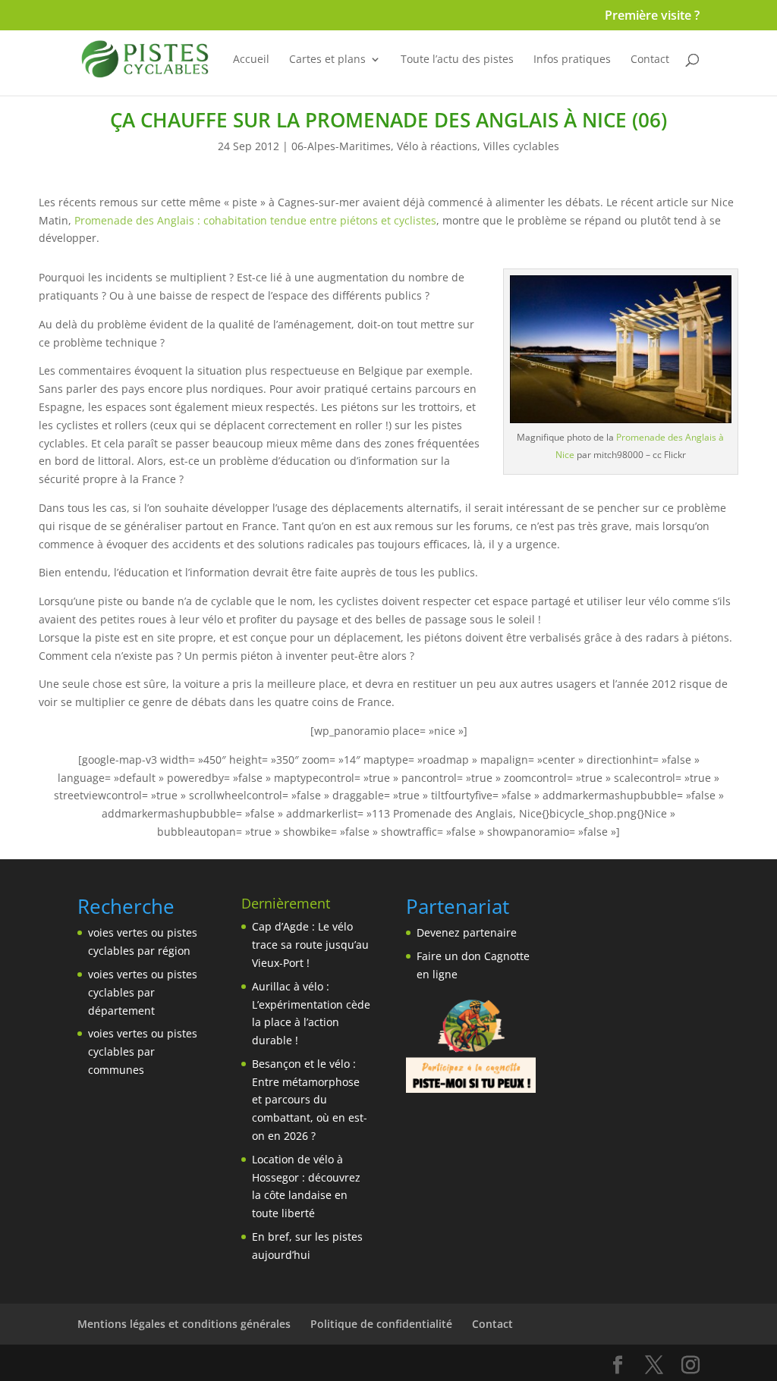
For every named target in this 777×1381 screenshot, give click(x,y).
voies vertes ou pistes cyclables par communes (142, 1051)
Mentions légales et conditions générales (184, 1324)
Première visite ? (652, 16)
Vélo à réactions (437, 146)
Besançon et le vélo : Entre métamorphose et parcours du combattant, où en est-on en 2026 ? (309, 1099)
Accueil (251, 60)
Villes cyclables (521, 146)
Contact (650, 60)
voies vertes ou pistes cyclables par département (142, 992)
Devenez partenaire (467, 932)
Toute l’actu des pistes (457, 60)
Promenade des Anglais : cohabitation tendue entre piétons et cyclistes (255, 220)
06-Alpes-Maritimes (341, 146)
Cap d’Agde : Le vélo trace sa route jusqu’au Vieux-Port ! (310, 944)
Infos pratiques (572, 60)
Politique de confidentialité (381, 1324)
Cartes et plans (327, 60)
